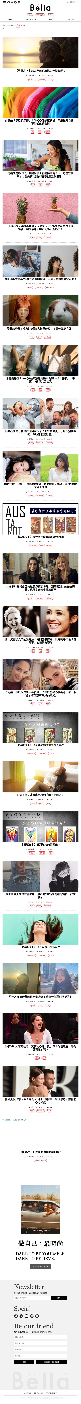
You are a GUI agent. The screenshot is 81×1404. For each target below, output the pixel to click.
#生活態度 (49, 287)
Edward (32, 234)
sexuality (50, 283)
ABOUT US (27, 1393)
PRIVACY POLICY (51, 1393)
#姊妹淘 (33, 803)
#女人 (33, 704)
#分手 (32, 906)
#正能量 (49, 495)
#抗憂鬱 (49, 443)
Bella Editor (31, 283)
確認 (24, 1362)
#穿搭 (32, 132)
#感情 (39, 906)
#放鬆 (48, 185)
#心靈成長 (47, 337)
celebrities (51, 700)
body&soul (49, 333)
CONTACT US (38, 1393)
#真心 (41, 803)
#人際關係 (47, 237)
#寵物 (39, 337)
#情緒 (40, 185)
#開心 (42, 545)
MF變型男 (31, 1054)
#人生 (40, 704)
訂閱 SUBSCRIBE (40, 1266)
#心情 (51, 79)
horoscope (50, 75)
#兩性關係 (47, 906)
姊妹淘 (31, 799)
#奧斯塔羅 (42, 79)
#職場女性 (49, 598)
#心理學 (47, 132)
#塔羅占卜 (31, 79)
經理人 (31, 439)
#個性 (37, 1058)
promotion (49, 799)
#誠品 (40, 390)
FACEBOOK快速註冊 (51, 1362)
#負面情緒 (39, 287)
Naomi (32, 902)
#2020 (48, 390)
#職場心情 (39, 443)
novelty (51, 128)
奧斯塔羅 (31, 75)
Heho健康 (32, 128)
